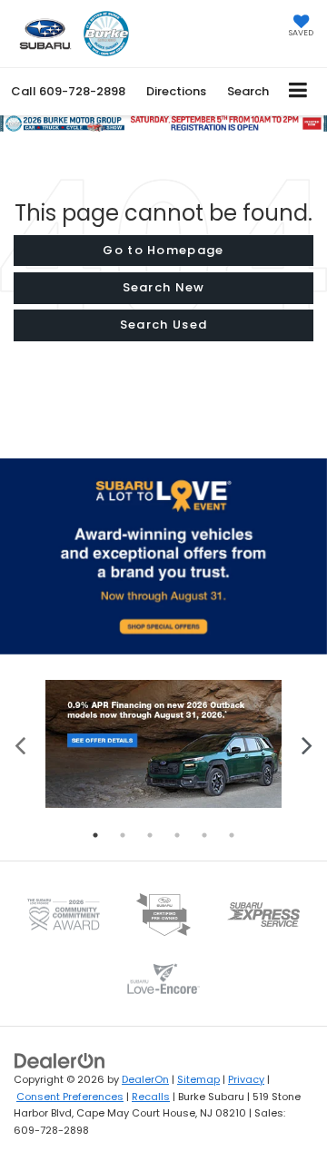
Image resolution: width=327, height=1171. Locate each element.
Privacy (246, 1079)
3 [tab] (150, 835)
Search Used (163, 324)
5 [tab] (204, 835)
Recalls (151, 1096)
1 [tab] (95, 835)
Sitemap (198, 1079)
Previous (20, 744)
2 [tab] (123, 835)
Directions (176, 91)
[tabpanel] (163, 744)
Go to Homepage (163, 250)
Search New (164, 287)
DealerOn (145, 1079)
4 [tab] (177, 835)
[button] (68, 91)
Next (306, 744)
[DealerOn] (60, 1060)
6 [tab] (232, 835)
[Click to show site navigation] (298, 91)
